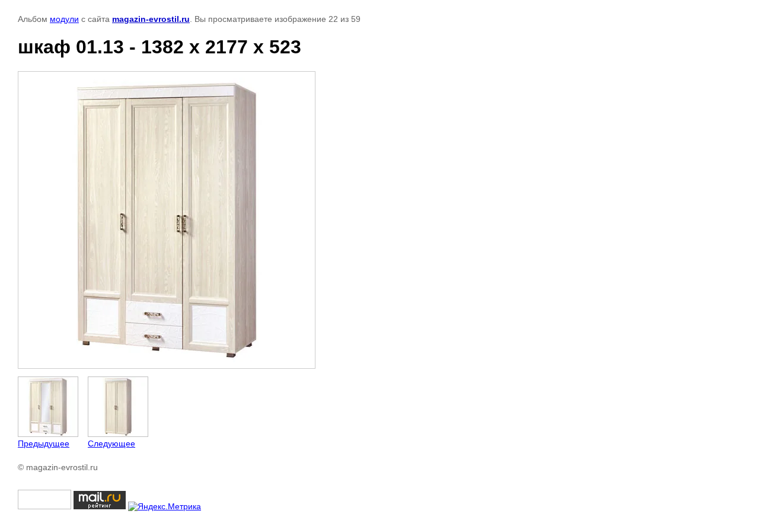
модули (64, 19)
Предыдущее (43, 443)
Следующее (111, 443)
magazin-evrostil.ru (151, 19)
